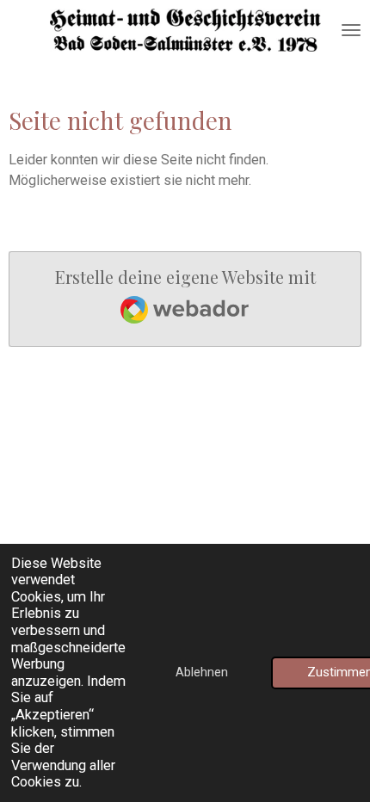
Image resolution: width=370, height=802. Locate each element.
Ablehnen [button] (202, 672)
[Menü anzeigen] (351, 30)
